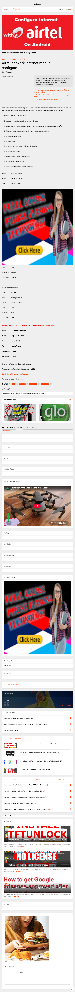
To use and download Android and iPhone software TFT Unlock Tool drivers (41, 744)
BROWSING (23, 59)
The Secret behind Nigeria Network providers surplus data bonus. (17, 416)
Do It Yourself (12, 59)
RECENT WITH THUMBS (12, 738)
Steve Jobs (66, 705)
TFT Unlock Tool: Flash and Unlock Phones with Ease (35, 769)
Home (3, 59)
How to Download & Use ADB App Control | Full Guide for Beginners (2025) (41, 761)
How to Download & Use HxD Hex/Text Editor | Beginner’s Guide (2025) (40, 752)
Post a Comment (6, 430)
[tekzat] (16, 9)
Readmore (21, 846)
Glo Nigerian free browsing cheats (47, 100)
